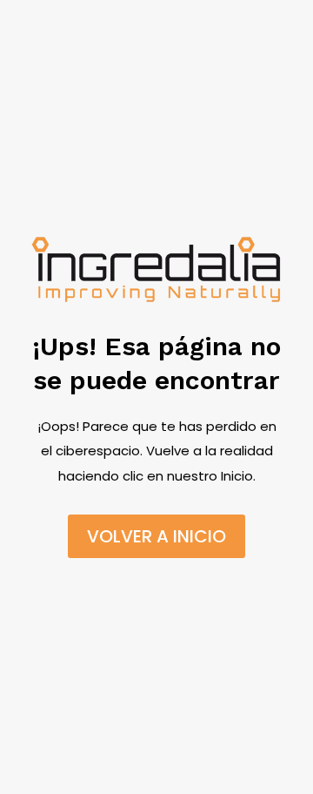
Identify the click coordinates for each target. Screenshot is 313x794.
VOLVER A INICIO (156, 536)
